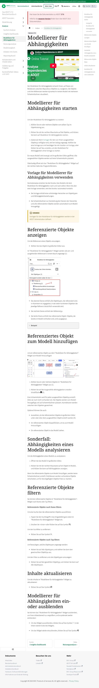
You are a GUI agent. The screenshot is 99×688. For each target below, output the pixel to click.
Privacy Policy (74, 681)
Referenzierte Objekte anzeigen (90, 36)
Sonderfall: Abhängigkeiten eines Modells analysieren (90, 53)
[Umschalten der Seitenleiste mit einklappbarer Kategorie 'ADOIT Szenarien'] (23, 18)
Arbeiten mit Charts (10, 52)
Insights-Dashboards (10, 34)
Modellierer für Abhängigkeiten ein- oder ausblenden (89, 71)
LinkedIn (38, 663)
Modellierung (7, 22)
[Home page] (29, 28)
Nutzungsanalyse (9, 44)
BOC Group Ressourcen (74, 672)
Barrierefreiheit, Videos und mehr (10, 73)
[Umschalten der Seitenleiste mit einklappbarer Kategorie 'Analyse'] (23, 26)
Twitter (38, 660)
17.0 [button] (73, 6)
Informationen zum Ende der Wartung (16, 674)
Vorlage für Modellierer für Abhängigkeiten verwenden (90, 27)
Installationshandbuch (12, 669)
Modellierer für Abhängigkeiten (9, 39)
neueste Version (44, 19)
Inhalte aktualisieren (89, 65)
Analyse (5, 26)
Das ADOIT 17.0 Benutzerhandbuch (9, 13)
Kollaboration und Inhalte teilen (8, 61)
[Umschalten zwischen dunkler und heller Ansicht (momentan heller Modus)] (79, 6)
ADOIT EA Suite (71, 663)
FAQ (56, 6)
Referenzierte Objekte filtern (90, 60)
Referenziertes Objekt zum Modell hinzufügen (90, 44)
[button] (65, 6)
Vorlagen (46, 140)
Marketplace (70, 669)
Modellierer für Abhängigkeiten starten (88, 17)
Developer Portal (72, 674)
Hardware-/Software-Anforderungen (16, 672)
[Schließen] (96, 1)
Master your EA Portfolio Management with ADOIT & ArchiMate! (65, 1)
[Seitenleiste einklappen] (13, 649)
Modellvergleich (9, 48)
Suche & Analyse (9, 30)
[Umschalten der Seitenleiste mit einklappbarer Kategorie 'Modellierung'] (23, 22)
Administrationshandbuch (13, 666)
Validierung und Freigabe (8, 67)
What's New (48, 6)
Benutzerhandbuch (23, 6)
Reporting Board (9, 56)
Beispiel (34, 325)
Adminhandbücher (36, 6)
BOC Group (70, 660)
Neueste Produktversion (74, 666)
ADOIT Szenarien (8, 18)
